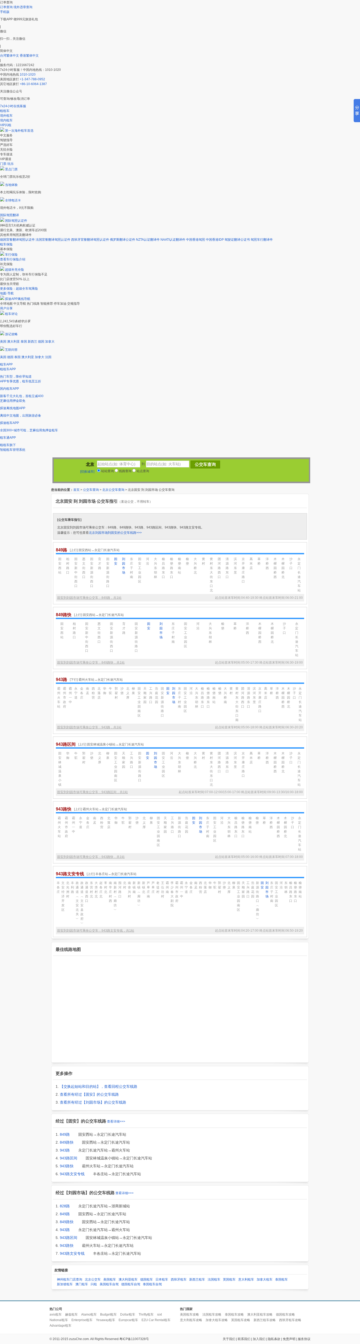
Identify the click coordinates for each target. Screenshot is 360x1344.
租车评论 (11, 314)
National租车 (59, 1320)
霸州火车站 (58, 697)
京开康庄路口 (243, 570)
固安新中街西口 (75, 572)
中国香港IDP (215, 239)
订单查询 (6, 7)
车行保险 (11, 254)
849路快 (67, 1142)
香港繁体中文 (29, 55)
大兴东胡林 (155, 568)
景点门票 (11, 169)
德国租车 (146, 1279)
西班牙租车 (179, 1279)
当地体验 (11, 185)
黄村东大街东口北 (211, 574)
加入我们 (259, 1339)
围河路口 (119, 889)
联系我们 (244, 1339)
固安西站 (59, 565)
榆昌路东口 (163, 568)
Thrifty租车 (146, 1314)
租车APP (6, 364)
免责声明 (289, 1339)
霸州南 (167, 887)
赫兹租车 (71, 1314)
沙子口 (291, 563)
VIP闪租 (5, 125)
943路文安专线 (72, 1174)
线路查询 (125, 471)
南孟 (87, 691)
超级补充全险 (14, 269)
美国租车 (109, 1279)
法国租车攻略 (211, 1314)
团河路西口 (219, 568)
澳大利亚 (13, 341)
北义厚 (127, 693)
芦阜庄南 (148, 889)
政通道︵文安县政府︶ (82, 903)
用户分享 (6, 308)
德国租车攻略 (285, 1314)
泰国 (24, 341)
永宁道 (75, 693)
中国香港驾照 (195, 239)
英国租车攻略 (240, 1320)
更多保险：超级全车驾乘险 (19, 288)
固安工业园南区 (139, 702)
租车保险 (6, 244)
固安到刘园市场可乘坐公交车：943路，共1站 (89, 727)
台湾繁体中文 (10, 55)
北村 (124, 885)
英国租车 (229, 1279)
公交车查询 (91, 490)
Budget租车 (108, 1314)
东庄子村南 (131, 568)
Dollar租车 (127, 1314)
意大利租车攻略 (191, 1320)
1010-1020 (28, 74)
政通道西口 (86, 892)
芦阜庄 (153, 887)
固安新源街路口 (107, 572)
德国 (41, 341)
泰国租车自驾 (152, 1284)
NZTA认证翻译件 (148, 239)
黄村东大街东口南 (237, 704)
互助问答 (11, 350)
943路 (65, 1150)
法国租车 (214, 1279)
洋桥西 (267, 563)
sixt (159, 1314)
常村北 (105, 887)
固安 (115, 561)
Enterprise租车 (82, 1320)
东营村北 (91, 889)
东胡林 (286, 887)
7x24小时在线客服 (13, 106)
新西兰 (32, 341)
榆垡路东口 (171, 568)
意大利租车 (246, 1279)
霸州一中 (70, 695)
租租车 (4, 111)
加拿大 (50, 341)
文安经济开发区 (63, 896)
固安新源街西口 (91, 572)
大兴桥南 (225, 695)
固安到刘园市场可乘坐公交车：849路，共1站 (89, 598)
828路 (65, 1206)
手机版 (4, 12)
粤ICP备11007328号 (134, 1339)
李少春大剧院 (172, 894)
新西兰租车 (197, 1279)
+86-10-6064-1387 (33, 84)
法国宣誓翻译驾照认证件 (53, 239)
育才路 (99, 563)
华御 (104, 691)
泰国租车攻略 (234, 1314)
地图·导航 (7, 293)
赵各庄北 (101, 889)
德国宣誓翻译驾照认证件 (17, 239)
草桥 (259, 561)
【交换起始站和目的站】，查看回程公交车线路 (98, 1086)
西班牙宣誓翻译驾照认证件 (90, 239)
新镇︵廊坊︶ (138, 894)
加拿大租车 (265, 1279)
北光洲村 (67, 889)
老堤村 (157, 887)
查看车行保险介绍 (12, 259)
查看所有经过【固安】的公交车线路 (89, 1094)
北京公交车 (93, 1279)
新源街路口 (179, 827)
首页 (76, 490)
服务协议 (304, 1339)
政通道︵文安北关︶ (77, 901)
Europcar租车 (128, 1320)
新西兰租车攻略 (265, 1320)
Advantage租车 (60, 1325)
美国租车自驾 (109, 1284)
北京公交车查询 (113, 490)
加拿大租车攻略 (217, 1320)
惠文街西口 (83, 568)
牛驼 (110, 691)
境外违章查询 (22, 7)
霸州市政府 (64, 697)
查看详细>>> (116, 1121)
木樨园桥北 (283, 568)
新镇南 (134, 887)
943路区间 (68, 1158)
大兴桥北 (195, 565)
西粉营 (93, 693)
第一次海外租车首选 (19, 130)
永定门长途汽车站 (299, 574)
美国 (3, 341)
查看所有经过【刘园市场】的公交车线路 (93, 1102)
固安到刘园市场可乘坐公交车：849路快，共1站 (91, 662)
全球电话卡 (13, 200)
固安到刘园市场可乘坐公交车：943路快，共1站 (91, 857)
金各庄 (81, 693)
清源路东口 (227, 568)
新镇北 (143, 887)
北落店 (99, 693)
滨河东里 (235, 565)
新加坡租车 (65, 1284)
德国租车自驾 (130, 1284)
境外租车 (6, 115)
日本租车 (161, 1279)
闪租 (94, 1284)
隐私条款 (274, 1339)
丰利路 (72, 887)
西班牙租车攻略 (290, 1320)
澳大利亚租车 (128, 1279)
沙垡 (122, 691)
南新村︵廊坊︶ (115, 896)
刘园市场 (123, 565)
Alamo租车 (89, 1314)
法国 (48, 357)
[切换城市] (87, 471)
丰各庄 (58, 887)
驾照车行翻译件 (262, 239)
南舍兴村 (129, 889)
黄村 (203, 561)
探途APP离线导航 (17, 299)
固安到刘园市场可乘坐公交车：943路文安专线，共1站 (95, 930)
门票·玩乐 (7, 164)
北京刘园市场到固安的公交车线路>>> (115, 533)
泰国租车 (281, 1279)
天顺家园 (145, 695)
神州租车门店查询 (69, 1279)
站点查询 (142, 471)
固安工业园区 (139, 570)
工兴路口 (150, 695)
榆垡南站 (179, 565)
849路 (65, 1134)
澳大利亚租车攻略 (260, 1314)
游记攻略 (11, 334)
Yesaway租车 (105, 1320)
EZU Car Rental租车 (156, 1320)
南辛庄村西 (110, 892)
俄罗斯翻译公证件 (122, 239)
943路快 (67, 1166)
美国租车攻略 (189, 1314)
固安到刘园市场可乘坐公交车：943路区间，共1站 (92, 792)
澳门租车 (81, 1284)
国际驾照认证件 (16, 221)
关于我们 (229, 1339)
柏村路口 (67, 565)
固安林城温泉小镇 (59, 769)
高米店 (251, 563)
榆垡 (187, 561)
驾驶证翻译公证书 (237, 239)
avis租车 (56, 1314)
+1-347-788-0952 (32, 79)
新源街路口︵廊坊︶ (257, 901)
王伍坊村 (162, 889)
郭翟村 (116, 693)
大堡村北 (96, 889)
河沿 (147, 561)
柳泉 (133, 691)
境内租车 (6, 120)
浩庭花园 (156, 695)
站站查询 (107, 471)
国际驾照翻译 (9, 215)
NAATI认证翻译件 (172, 239)
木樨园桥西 (275, 568)
